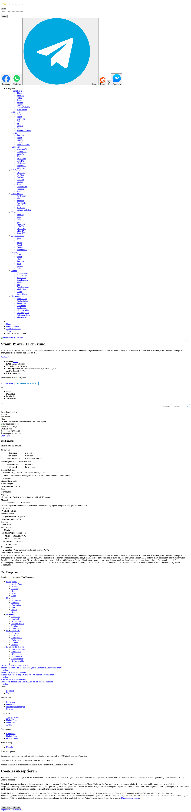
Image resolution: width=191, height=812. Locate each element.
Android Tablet (17, 624)
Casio (19, 254)
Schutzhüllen (22, 109)
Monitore (20, 179)
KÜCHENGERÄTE (15, 647)
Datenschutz (11, 704)
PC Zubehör (16, 170)
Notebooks (15, 112)
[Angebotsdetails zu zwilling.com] (15, 424)
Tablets (14, 133)
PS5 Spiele (21, 203)
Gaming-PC (22, 151)
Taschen (14, 626)
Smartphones (16, 91)
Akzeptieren (6, 807)
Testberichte (6, 357)
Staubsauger (22, 308)
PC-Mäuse (21, 175)
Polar (19, 263)
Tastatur (14, 642)
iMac (19, 156)
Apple (19, 116)
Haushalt (10, 324)
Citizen (19, 268)
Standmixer (21, 303)
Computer (15, 147)
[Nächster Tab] (2, 403)
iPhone (19, 93)
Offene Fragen (12, 738)
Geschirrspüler (23, 312)
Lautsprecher (22, 186)
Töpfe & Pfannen (13, 329)
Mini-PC (20, 161)
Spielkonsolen (17, 193)
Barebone (21, 168)
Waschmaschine (23, 310)
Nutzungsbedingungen (15, 707)
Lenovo (20, 126)
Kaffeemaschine (23, 315)
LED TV (20, 226)
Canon (19, 240)
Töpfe (8, 331)
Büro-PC (20, 154)
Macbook (15, 619)
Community (11, 734)
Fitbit (19, 259)
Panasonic (21, 224)
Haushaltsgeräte (17, 296)
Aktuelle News (12, 718)
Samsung (20, 95)
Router (19, 184)
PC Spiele (21, 207)
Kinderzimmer (22, 289)
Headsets (20, 189)
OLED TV (21, 228)
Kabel (19, 191)
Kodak (19, 245)
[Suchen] (2, 14)
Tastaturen (21, 172)
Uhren (14, 252)
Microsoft (21, 119)
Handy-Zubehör (23, 107)
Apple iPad (16, 621)
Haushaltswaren (12, 326)
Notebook (15, 617)
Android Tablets (23, 144)
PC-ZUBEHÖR (13, 631)
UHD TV (21, 231)
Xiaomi (20, 102)
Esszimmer (21, 277)
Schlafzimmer (22, 280)
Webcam (15, 640)
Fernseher (15, 212)
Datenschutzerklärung (130, 798)
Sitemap (9, 709)
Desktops (10, 598)
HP (18, 123)
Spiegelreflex (22, 249)
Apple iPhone (17, 584)
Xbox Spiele (22, 205)
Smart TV (21, 233)
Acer (19, 128)
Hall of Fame (11, 720)
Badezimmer (22, 275)
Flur (18, 284)
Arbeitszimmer (23, 287)
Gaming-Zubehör (24, 210)
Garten (19, 291)
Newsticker (11, 722)
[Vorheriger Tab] (2, 387)
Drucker (20, 182)
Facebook (10, 691)
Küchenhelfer (22, 301)
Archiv (9, 725)
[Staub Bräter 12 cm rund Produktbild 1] (12, 338)
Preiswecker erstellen (28, 383)
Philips (19, 219)
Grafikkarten (22, 177)
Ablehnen (16, 807)
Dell (18, 121)
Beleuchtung (22, 294)
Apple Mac (21, 165)
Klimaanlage (22, 317)
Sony (19, 100)
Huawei (20, 105)
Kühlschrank (22, 298)
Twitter (9, 693)
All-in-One (21, 158)
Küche (19, 282)
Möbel (14, 270)
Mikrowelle (21, 305)
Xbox (19, 198)
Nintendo (20, 200)
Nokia (19, 98)
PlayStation (21, 196)
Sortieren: (166, 407)
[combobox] (13, 11)
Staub (15, 361)
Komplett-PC (22, 149)
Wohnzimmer (22, 273)
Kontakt (9, 747)
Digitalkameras (17, 235)
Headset (14, 645)
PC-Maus (15, 633)
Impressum (10, 702)
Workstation (22, 163)
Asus (19, 114)
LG (18, 221)
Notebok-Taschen (24, 130)
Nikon (19, 242)
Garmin (20, 266)
